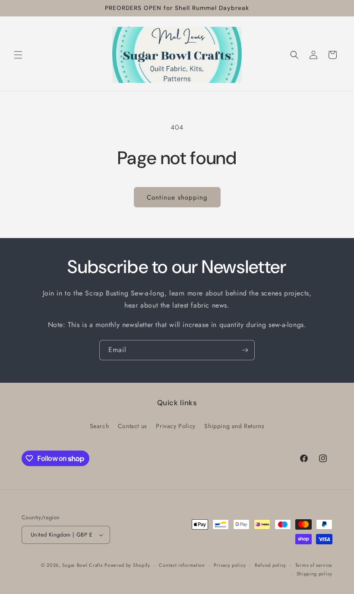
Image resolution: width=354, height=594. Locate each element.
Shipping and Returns (234, 426)
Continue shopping (177, 197)
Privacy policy (230, 565)
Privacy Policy (175, 426)
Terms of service (313, 565)
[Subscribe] (244, 350)
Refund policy (270, 565)
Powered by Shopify (127, 565)
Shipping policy (315, 573)
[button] (18, 54)
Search (99, 426)
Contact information (182, 565)
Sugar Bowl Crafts (82, 565)
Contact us (132, 426)
